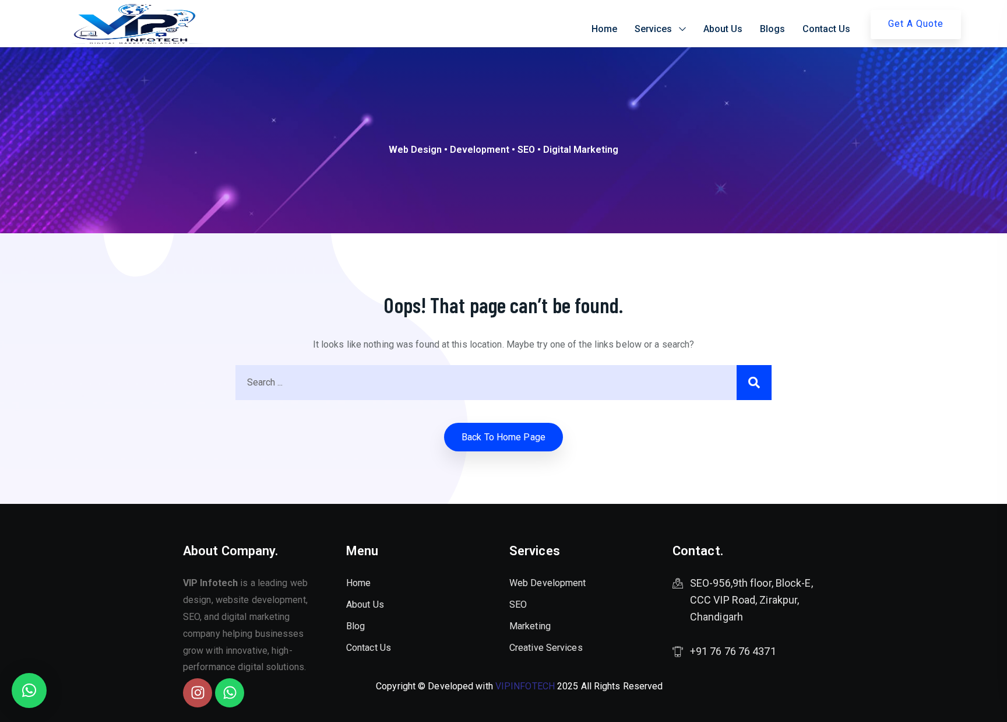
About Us (722, 28)
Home (604, 28)
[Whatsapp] (229, 692)
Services (653, 28)
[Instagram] (197, 692)
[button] (29, 690)
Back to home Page (503, 437)
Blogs (772, 28)
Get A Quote (915, 23)
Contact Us (826, 28)
